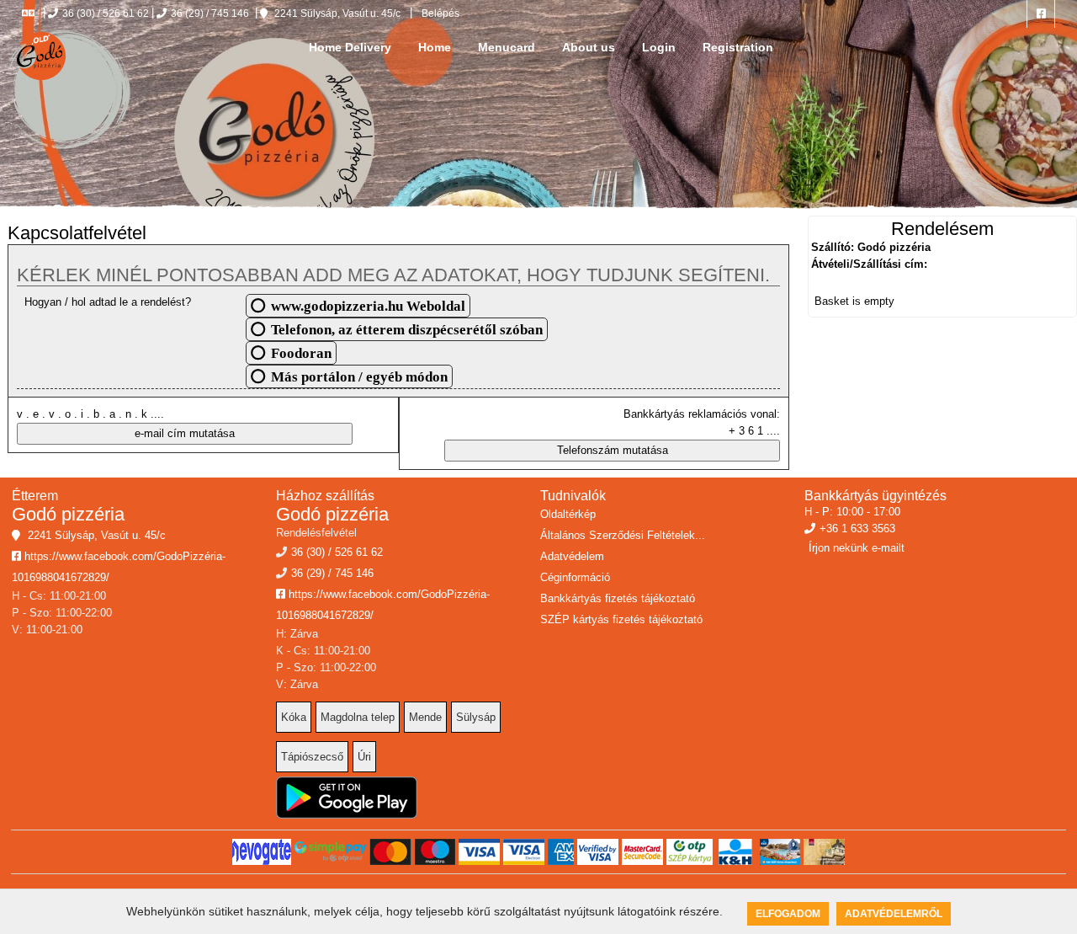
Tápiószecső (312, 756)
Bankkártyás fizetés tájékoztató (617, 598)
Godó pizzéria (68, 514)
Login (659, 47)
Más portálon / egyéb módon (359, 376)
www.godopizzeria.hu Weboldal (368, 305)
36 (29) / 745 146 (210, 13)
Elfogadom (788, 914)
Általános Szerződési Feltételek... (622, 535)
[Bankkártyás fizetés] (261, 852)
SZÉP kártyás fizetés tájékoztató (621, 619)
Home (434, 47)
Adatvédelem (572, 556)
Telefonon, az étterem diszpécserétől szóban (407, 329)
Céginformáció (575, 577)
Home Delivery (350, 47)
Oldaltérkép (568, 514)
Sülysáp (476, 717)
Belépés (439, 13)
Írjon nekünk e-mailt (857, 548)
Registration (738, 47)
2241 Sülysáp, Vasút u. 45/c (336, 13)
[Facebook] (1041, 14)
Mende (425, 717)
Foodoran (301, 352)
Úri (364, 756)
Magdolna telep (358, 717)
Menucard (506, 47)
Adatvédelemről (893, 914)
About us (588, 47)
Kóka (293, 717)
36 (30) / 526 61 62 (105, 13)
